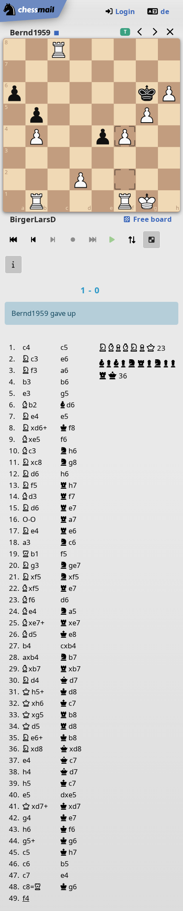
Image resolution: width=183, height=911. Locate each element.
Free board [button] (152, 219)
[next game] (155, 32)
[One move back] (33, 240)
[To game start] (14, 240)
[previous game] (140, 32)
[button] (104, 347)
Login (125, 11)
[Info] (14, 264)
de (164, 11)
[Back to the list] (170, 32)
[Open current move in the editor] (151, 240)
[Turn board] (132, 240)
